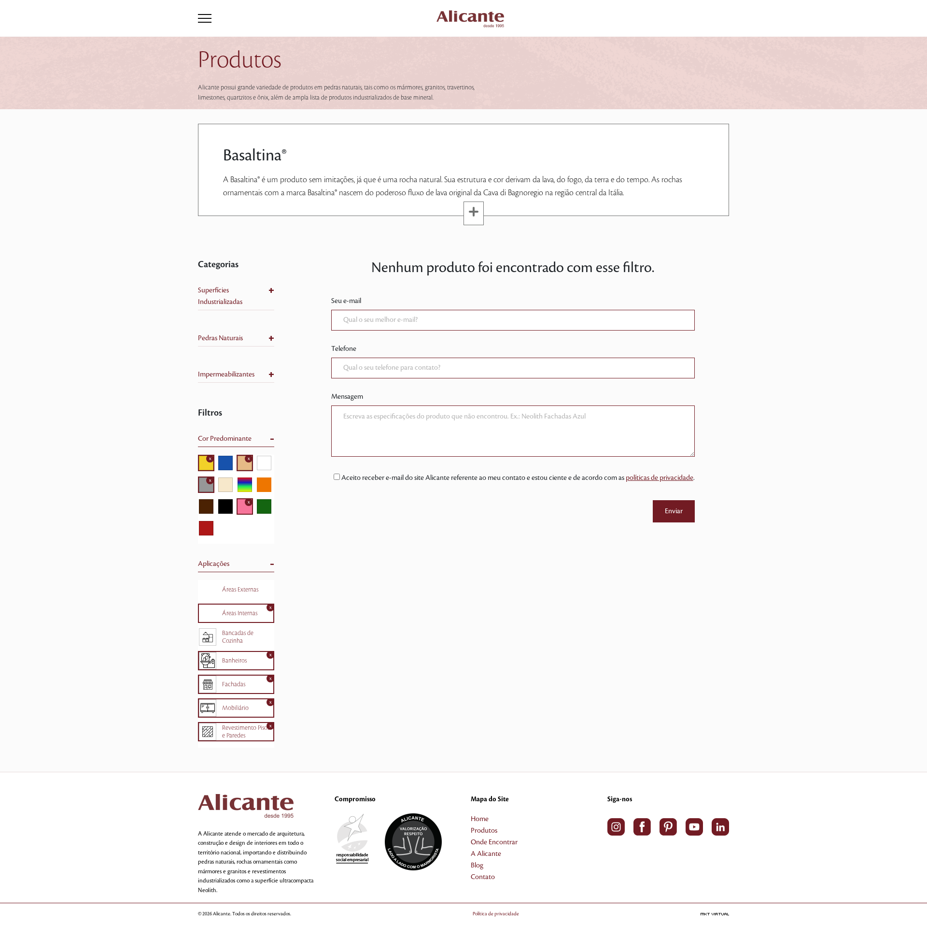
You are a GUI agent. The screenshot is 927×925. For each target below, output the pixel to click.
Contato (483, 877)
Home (480, 819)
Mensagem (347, 397)
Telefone (343, 349)
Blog (477, 865)
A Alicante (486, 854)
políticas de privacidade (659, 478)
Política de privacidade (496, 913)
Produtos (484, 831)
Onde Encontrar (494, 842)
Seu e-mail (346, 301)
